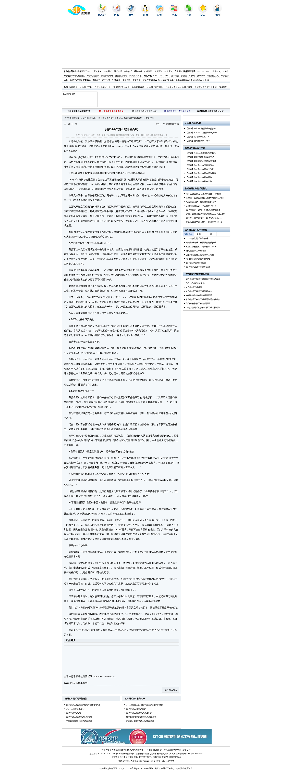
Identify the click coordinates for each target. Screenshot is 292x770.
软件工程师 (82, 683)
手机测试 (138, 71)
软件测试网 (74, 118)
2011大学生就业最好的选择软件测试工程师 (205, 198)
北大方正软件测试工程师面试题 (140, 721)
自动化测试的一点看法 (196, 250)
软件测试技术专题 (197, 148)
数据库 (184, 75)
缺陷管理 (128, 71)
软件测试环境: (189, 71)
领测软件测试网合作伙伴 (132, 750)
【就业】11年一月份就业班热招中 (201, 128)
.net (161, 75)
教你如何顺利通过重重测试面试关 (141, 717)
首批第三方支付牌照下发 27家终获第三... (204, 218)
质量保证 (87, 80)
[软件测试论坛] (159, 15)
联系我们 (168, 750)
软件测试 (104, 768)
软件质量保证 (138, 87)
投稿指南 (158, 750)
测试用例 (97, 71)
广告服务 (149, 750)
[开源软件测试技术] (145, 15)
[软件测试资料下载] (188, 15)
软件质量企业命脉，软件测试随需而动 (203, 210)
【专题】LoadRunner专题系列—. (200, 165)
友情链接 (186, 750)
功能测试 (108, 71)
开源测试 (68, 75)
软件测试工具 (86, 87)
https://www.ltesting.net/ (104, 676)
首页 (66, 87)
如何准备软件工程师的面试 (198, 303)
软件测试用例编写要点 (196, 263)
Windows (200, 71)
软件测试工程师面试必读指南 (139, 713)
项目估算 (126, 80)
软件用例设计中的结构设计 (198, 267)
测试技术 (73, 87)
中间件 (192, 75)
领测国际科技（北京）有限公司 (151, 753)
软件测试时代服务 (155, 87)
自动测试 (148, 71)
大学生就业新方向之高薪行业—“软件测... (204, 194)
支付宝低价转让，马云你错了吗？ (201, 206)
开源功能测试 (79, 75)
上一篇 (67, 124)
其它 (207, 80)
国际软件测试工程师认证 (166, 768)
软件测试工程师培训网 (175, 753)
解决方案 (147, 80)
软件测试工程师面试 (133, 118)
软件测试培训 (191, 123)
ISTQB (121, 768)
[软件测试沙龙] (174, 15)
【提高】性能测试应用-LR (197, 136)
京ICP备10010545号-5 (171, 757)
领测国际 (113, 768)
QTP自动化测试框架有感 (197, 238)
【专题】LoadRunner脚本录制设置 (201, 173)
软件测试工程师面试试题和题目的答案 (203, 299)
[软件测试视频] (131, 15)
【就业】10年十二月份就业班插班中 (202, 132)
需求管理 (106, 80)
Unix (208, 71)
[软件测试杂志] (203, 15)
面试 (72, 683)
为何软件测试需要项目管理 (198, 259)
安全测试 (179, 71)
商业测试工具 (213, 75)
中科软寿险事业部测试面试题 (79, 721)
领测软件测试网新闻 (198, 188)
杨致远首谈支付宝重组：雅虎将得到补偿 (204, 222)
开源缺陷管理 (107, 75)
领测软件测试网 (84, 676)
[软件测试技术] (102, 15)
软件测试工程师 (84, 71)
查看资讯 (150, 118)
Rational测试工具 (183, 80)
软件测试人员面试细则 (136, 709)
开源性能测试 (93, 75)
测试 (94, 614)
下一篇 (74, 124)
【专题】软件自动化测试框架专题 (201, 161)
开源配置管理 (121, 75)
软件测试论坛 (157, 135)
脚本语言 (175, 75)
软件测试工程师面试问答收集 (79, 717)
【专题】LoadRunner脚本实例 (199, 181)
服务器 (226, 71)
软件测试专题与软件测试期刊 (178, 87)
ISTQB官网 (131, 768)
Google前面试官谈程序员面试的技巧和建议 (145, 705)
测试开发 (148, 75)
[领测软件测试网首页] (76, 14)
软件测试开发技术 (121, 87)
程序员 (117, 270)
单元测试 (158, 71)
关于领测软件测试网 (110, 750)
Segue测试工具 (197, 80)
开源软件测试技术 (102, 87)
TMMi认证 (148, 768)
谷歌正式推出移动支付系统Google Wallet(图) (205, 214)
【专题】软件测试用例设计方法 (200, 157)
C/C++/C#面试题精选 (75, 709)
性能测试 (168, 71)
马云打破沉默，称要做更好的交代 (201, 202)
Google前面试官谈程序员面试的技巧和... (204, 307)
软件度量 (116, 80)
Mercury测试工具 (168, 80)
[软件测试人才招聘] (217, 15)
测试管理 (118, 71)
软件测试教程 (76, 80)
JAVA (155, 75)
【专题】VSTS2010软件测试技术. (201, 153)
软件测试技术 (70, 71)
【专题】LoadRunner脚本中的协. (200, 169)
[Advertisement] (146, 43)
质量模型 (136, 80)
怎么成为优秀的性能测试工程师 (200, 255)
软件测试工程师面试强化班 (144, 111)
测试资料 (201, 75)
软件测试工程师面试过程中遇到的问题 (83, 705)
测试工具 (155, 80)
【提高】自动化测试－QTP (198, 141)
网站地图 (177, 750)
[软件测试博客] (116, 15)
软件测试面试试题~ (74, 713)
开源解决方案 (135, 75)
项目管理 (96, 80)
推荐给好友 (174, 124)
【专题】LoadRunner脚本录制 (199, 177)
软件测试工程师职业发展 (205, 87)
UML (166, 75)
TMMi (139, 768)
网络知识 (216, 71)
